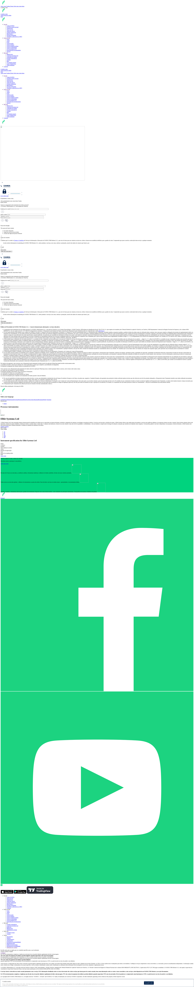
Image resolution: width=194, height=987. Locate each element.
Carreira (9, 934)
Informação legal (11, 943)
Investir (5, 24)
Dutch (24, 399)
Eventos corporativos (12, 58)
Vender (2, 426)
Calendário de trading (12, 57)
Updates (9, 59)
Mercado (6, 53)
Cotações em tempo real (12, 55)
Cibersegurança (10, 939)
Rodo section (4, 202)
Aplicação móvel (11, 31)
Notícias (9, 938)
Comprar (6, 426)
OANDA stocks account (12, 27)
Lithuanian (35, 399)
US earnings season (11, 62)
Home (5, 403)
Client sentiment (10, 65)
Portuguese (20, 399)
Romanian (40, 399)
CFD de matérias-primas (12, 46)
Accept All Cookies (149, 983)
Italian (9, 399)
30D (5, 436)
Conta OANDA (10, 25)
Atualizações (10, 940)
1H (4, 432)
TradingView (10, 28)
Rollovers (9, 927)
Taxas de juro (10, 29)
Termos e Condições (19, 240)
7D (4, 434)
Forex (8, 39)
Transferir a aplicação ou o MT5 (14, 36)
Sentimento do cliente (12, 930)
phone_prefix (4, 214)
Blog (8, 61)
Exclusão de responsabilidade (14, 942)
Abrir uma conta (4, 463)
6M (4, 437)
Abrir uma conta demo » (6, 251)
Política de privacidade (12, 944)
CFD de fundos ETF (12, 49)
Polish (44, 399)
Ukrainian (48, 399)
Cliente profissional (11, 32)
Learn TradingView (11, 64)
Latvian (31, 399)
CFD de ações (10, 43)
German (16, 399)
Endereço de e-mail (5, 209)
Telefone (3, 216)
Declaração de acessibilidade (13, 946)
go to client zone (4, 196)
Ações (8, 40)
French (6, 399)
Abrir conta (3, 456)
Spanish (12, 399)
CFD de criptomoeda (12, 47)
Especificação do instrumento (14, 50)
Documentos (10, 936)
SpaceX (8, 51)
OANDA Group (11, 932)
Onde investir (7, 38)
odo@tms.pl (101, 331)
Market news (10, 54)
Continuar (3, 953)
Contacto (6, 66)
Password (3, 217)
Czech (27, 399)
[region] (97, 983)
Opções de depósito (11, 35)
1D (4, 433)
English (2, 399)
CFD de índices (10, 44)
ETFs (8, 42)
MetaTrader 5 (10, 34)
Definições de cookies (12, 947)
